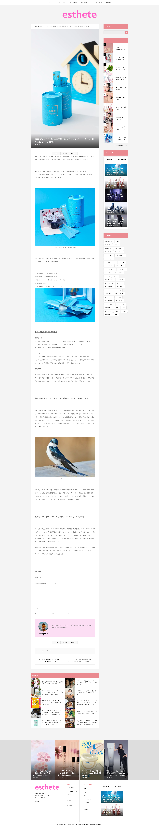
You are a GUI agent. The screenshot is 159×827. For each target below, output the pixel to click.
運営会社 (69, 805)
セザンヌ (107, 276)
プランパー (108, 290)
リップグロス (108, 300)
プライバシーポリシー (72, 795)
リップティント (109, 304)
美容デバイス (99, 2)
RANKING (108, 2)
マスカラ (118, 297)
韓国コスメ (108, 314)
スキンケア (50, 2)
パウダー (119, 283)
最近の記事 (106, 786)
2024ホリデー (109, 241)
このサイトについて (72, 791)
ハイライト (120, 279)
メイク (58, 2)
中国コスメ (108, 307)
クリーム (122, 262)
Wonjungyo (108, 248)
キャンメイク (108, 259)
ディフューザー (109, 279)
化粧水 (117, 307)
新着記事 (109, 159)
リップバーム (120, 304)
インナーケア (73, 2)
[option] (43, 760)
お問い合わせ (70, 788)
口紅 (123, 307)
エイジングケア (120, 255)
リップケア (119, 300)
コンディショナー (110, 269)
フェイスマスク (109, 286)
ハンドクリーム (109, 283)
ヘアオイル (118, 290)
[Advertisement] (116, 345)
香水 (116, 314)
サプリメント (51, 651)
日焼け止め (108, 311)
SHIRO (117, 245)
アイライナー (118, 252)
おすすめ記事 (122, 159)
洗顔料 (117, 311)
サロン (91, 2)
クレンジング (108, 266)
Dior (118, 241)
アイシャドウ (118, 248)
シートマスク (118, 273)
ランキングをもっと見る (120, 145)
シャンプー (108, 273)
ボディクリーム (119, 293)
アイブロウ (108, 252)
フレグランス (83, 2)
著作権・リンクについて (72, 801)
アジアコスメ (108, 255)
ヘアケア (65, 2)
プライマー (120, 286)
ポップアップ (108, 297)
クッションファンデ (110, 262)
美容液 (124, 311)
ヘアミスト (108, 293)
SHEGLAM (108, 245)
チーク (115, 276)
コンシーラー (119, 266)
